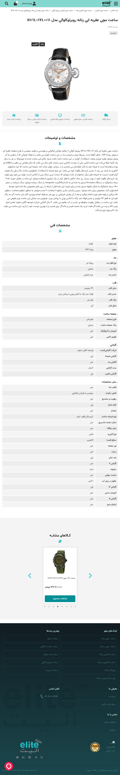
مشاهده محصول (60, 598)
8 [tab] (44, 606)
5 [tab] (57, 606)
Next (90, 575)
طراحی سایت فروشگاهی (108, 770)
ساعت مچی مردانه (107, 646)
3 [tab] (66, 606)
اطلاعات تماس (109, 722)
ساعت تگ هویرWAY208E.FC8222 (61, 578)
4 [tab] (62, 606)
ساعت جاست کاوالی (49, 646)
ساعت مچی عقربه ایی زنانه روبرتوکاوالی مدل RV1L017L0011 (30, 10)
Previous (29, 575)
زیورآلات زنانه (109, 670)
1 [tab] (75, 606)
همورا (89, 770)
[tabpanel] (60, 575)
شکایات (112, 730)
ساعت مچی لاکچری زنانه (84, 10)
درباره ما (112, 696)
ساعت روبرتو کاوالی (50, 662)
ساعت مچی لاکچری (101, 10)
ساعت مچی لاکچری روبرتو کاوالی (62, 10)
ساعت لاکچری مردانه (106, 662)
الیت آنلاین (114, 10)
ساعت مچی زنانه (108, 638)
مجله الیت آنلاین (108, 704)
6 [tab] (53, 606)
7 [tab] (49, 606)
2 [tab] (71, 606)
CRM (94, 770)
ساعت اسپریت (51, 670)
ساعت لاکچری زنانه (107, 654)
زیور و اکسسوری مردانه (105, 678)
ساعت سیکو (52, 638)
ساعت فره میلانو (51, 654)
